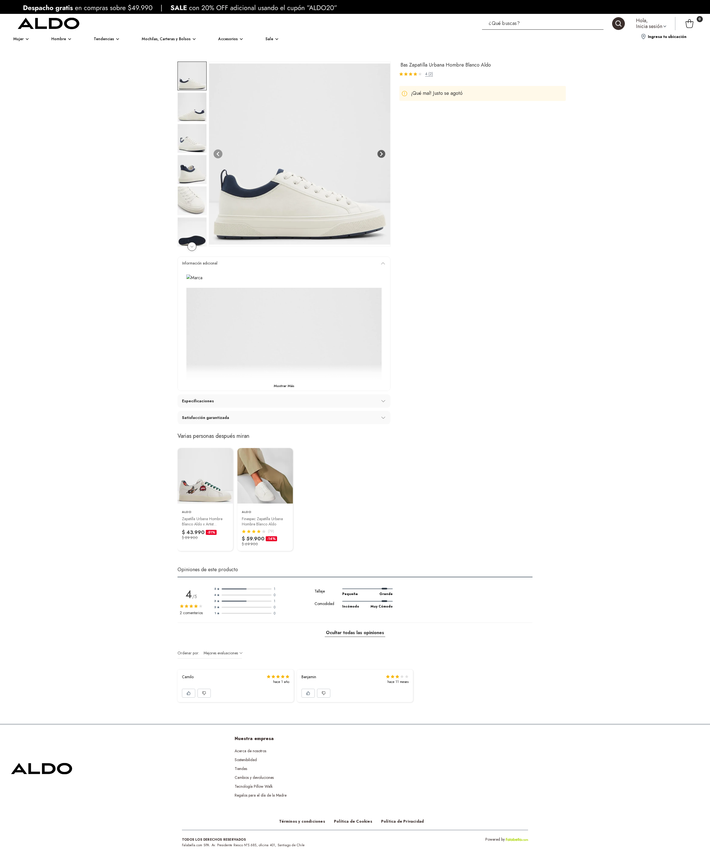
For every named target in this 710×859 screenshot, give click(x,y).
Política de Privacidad (402, 821)
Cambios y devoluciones (254, 777)
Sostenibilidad (246, 760)
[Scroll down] (191, 246)
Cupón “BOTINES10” (351, 751)
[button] (553, 23)
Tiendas (241, 768)
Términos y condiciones (302, 821)
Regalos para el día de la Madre (260, 795)
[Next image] (381, 153)
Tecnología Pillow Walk (254, 786)
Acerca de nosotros (250, 751)
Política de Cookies (353, 821)
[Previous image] (218, 153)
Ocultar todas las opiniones (355, 632)
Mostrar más (284, 385)
